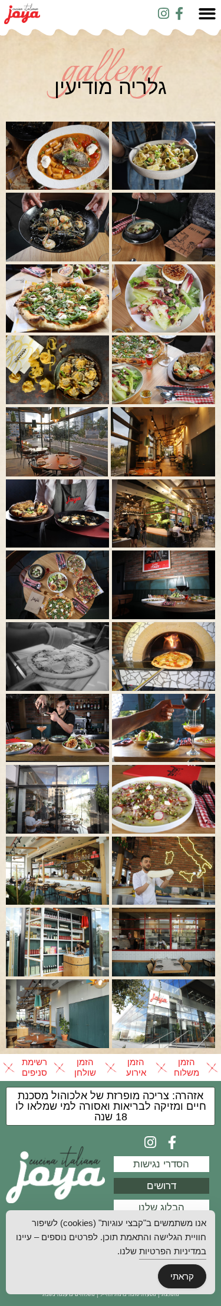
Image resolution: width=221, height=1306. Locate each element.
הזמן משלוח (186, 1067)
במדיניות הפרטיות (172, 1251)
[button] (110, 1106)
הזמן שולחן (85, 1067)
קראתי (182, 1276)
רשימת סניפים (34, 1067)
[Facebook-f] (179, 13)
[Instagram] (163, 13)
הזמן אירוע (136, 1067)
